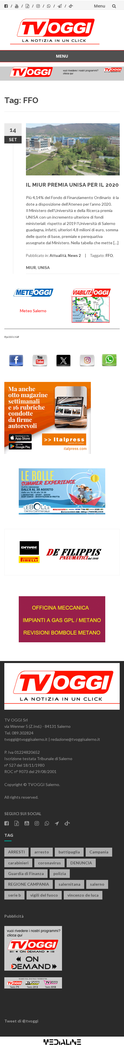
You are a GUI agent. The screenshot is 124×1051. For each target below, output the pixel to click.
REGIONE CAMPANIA (28, 884)
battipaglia (69, 851)
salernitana (69, 884)
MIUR (31, 267)
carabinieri (18, 862)
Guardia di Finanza (26, 873)
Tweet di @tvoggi (21, 1020)
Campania (98, 851)
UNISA (44, 267)
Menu (99, 6)
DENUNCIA (81, 862)
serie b (14, 895)
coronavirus (49, 862)
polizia (59, 873)
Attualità (58, 255)
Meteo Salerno (33, 310)
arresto (41, 851)
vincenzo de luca (83, 895)
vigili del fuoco (44, 895)
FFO (109, 255)
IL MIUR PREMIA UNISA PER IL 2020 (72, 185)
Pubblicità (14, 916)
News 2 (74, 255)
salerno (97, 884)
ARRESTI (16, 851)
